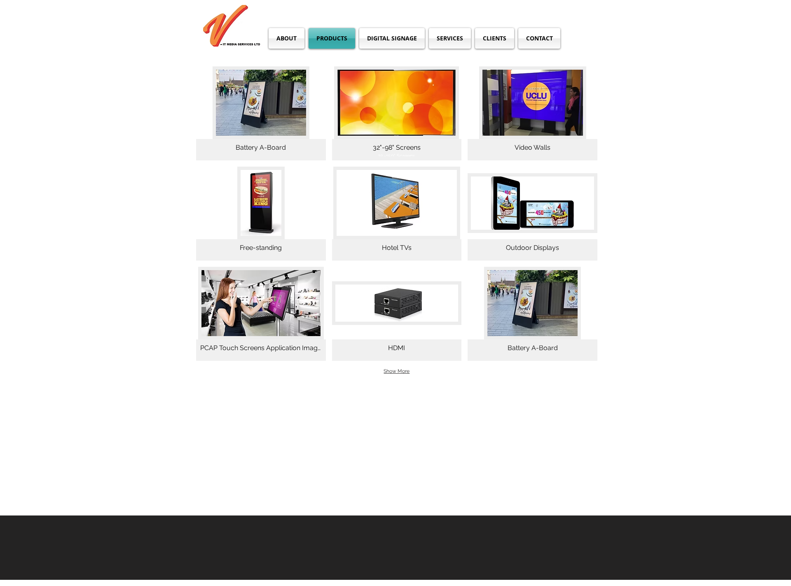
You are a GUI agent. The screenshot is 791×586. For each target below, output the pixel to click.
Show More (397, 371)
